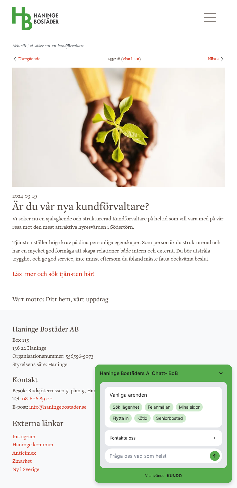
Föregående (28, 59)
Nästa (214, 59)
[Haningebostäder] (35, 21)
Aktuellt (19, 46)
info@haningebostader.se (57, 407)
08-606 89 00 (37, 398)
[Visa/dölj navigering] (210, 17)
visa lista (131, 59)
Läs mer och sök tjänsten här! (53, 273)
